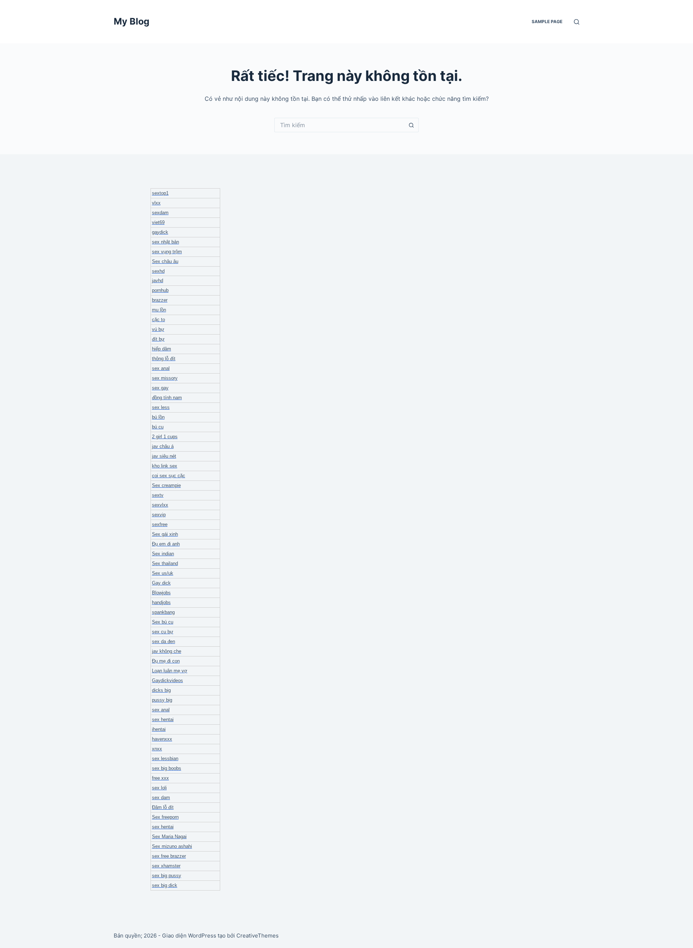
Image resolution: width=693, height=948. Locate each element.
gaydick (160, 232)
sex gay (160, 388)
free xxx (160, 778)
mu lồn (159, 310)
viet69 (158, 222)
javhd (157, 280)
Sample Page (547, 21)
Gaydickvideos (167, 680)
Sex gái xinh (165, 534)
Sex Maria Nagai (169, 836)
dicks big (161, 690)
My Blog (131, 21)
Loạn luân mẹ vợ (169, 670)
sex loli (159, 787)
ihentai (159, 729)
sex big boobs (166, 768)
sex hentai (163, 719)
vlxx (156, 203)
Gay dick (161, 583)
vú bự (158, 329)
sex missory (165, 378)
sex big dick (164, 885)
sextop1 (160, 193)
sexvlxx (160, 505)
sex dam (161, 797)
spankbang (163, 612)
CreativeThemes (257, 935)
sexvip (159, 514)
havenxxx (162, 739)
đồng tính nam (167, 397)
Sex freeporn (165, 817)
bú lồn (158, 417)
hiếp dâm (161, 349)
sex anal (161, 368)
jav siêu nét (164, 456)
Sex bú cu (162, 622)
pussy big (162, 700)
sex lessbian (165, 758)
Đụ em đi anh (166, 544)
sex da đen (163, 641)
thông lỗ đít (163, 358)
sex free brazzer (169, 856)
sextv (158, 495)
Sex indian (163, 553)
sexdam (160, 212)
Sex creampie (166, 485)
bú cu (158, 427)
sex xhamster (166, 866)
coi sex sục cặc (168, 475)
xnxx (157, 748)
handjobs (161, 602)
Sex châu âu (165, 261)
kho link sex (164, 466)
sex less (161, 407)
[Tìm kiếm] (576, 22)
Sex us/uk (162, 573)
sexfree (159, 524)
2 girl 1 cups (165, 436)
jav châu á (163, 446)
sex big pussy (166, 875)
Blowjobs (161, 592)
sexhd (158, 271)
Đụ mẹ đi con (166, 661)
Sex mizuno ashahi (172, 846)
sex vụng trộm (167, 251)
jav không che (166, 651)
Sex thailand (165, 563)
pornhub (160, 290)
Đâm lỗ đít (163, 807)
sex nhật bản (165, 242)
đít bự (158, 339)
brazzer (159, 300)
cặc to (158, 319)
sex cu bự (162, 631)
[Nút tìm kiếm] (411, 125)
